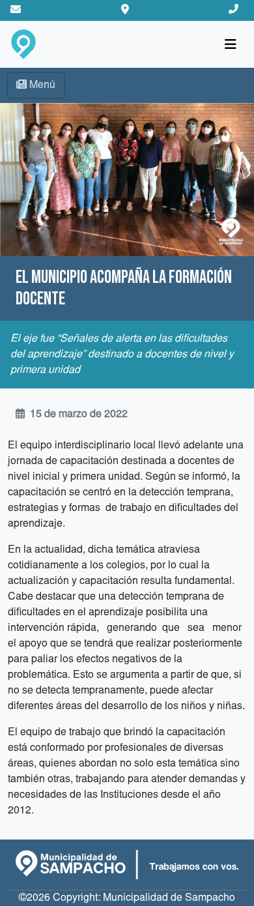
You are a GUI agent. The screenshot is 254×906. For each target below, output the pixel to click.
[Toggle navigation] (231, 44)
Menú (42, 85)
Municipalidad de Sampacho (169, 898)
